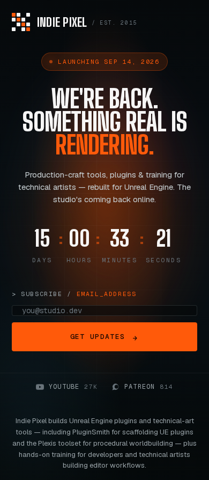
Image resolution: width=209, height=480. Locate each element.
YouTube (73, 386)
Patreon (148, 386)
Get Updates (104, 337)
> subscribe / (74, 294)
